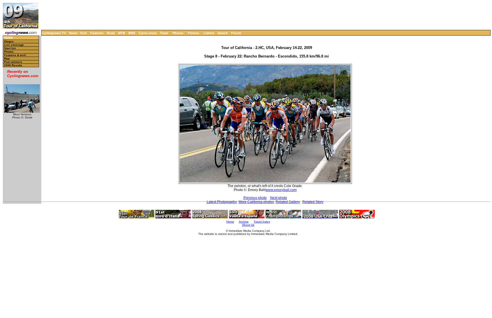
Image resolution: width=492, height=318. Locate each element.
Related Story (312, 202)
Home (8, 38)
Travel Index (262, 221)
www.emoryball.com (281, 190)
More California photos (256, 202)
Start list (10, 48)
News (73, 33)
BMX (131, 33)
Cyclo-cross (148, 33)
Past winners (13, 61)
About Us (248, 224)
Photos (178, 33)
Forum (236, 33)
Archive (244, 221)
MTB (121, 33)
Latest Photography (222, 202)
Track (164, 33)
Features (96, 33)
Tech (83, 33)
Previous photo (255, 198)
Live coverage (14, 44)
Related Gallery (288, 202)
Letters (209, 33)
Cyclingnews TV (54, 33)
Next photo (278, 198)
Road (111, 33)
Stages (9, 41)
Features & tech (15, 55)
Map (7, 58)
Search (223, 33)
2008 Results (13, 65)
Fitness (193, 33)
